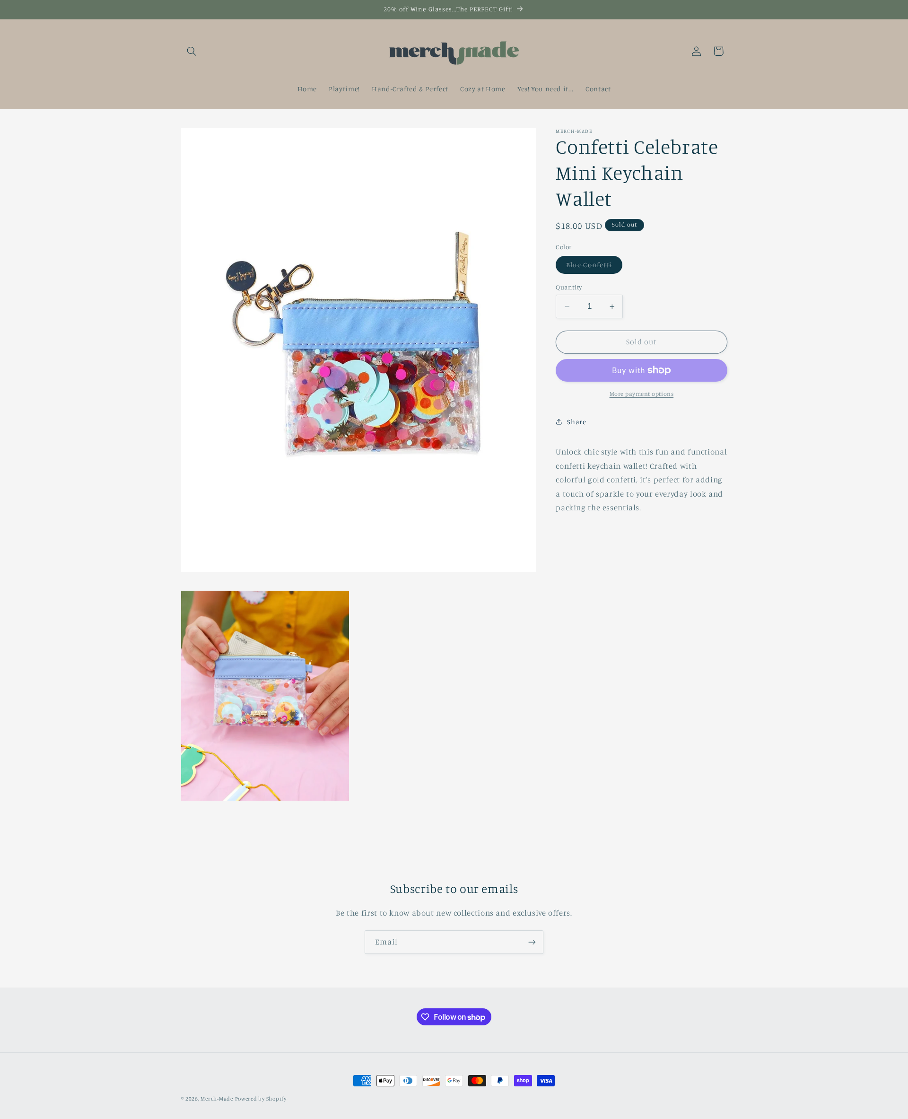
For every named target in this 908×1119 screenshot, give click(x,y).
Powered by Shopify (261, 1098)
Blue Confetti (594, 267)
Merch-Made (217, 1098)
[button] (192, 51)
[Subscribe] (532, 941)
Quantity (569, 287)
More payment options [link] (642, 393)
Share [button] (576, 422)
